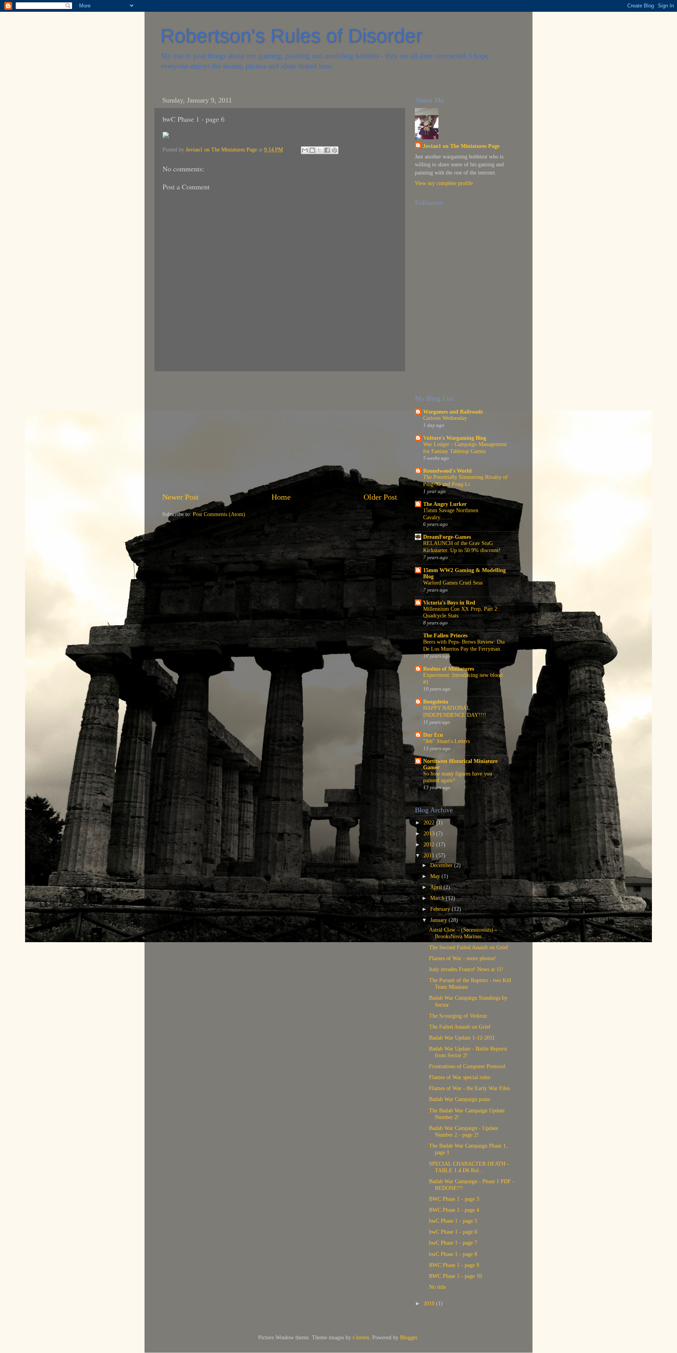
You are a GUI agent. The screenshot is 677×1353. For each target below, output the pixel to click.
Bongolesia (435, 701)
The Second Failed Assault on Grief (468, 947)
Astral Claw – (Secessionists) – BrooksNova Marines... (463, 933)
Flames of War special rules (459, 1077)
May (436, 876)
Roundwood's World (447, 471)
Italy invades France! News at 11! (466, 969)
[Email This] (305, 150)
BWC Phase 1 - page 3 (454, 1199)
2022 (430, 822)
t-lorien (361, 1337)
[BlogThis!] (312, 150)
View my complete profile (444, 183)
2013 (430, 833)
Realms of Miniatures (448, 669)
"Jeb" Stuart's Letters (446, 741)
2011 (430, 855)
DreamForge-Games (447, 537)
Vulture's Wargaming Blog (454, 438)
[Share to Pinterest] (334, 150)
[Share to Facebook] (327, 150)
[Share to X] (320, 150)
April (436, 887)
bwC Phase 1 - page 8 (453, 1254)
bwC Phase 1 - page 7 (453, 1243)
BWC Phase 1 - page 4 (454, 1210)
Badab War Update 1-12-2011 (462, 1038)
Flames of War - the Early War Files (469, 1088)
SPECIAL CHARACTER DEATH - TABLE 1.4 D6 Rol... (469, 1166)
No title (437, 1287)
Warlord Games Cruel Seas (453, 583)
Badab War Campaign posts (459, 1099)
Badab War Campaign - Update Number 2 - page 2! (463, 1131)
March (438, 898)
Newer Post (180, 497)
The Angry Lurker (445, 504)
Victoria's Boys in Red (449, 602)
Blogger (408, 1337)
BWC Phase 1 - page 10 (455, 1276)
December (442, 865)
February (441, 909)
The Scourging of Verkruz (458, 1016)
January (439, 920)
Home (281, 497)
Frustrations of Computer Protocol (467, 1066)
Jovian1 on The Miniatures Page (461, 146)
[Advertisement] (279, 431)
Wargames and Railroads (453, 411)
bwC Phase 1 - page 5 (453, 1221)
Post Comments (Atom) (219, 514)
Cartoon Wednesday (445, 418)
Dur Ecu (433, 735)
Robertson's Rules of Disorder (291, 36)
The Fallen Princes (445, 635)
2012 (430, 844)
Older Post (380, 497)
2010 (430, 1303)
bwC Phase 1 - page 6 (453, 1232)
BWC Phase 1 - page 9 (454, 1265)
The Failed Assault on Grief (460, 1027)
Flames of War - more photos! (462, 958)
